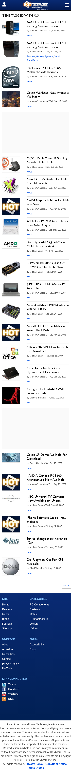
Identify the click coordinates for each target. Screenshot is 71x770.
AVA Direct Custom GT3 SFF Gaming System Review (46, 24)
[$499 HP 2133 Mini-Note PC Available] (11, 290)
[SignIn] (6, 4)
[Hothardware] (35, 5)
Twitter (12, 684)
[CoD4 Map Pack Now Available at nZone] (11, 206)
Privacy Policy (10, 663)
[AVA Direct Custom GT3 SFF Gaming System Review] (11, 28)
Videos (34, 628)
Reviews (7, 609)
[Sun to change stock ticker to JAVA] (11, 541)
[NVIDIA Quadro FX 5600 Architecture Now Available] (11, 482)
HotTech (7, 668)
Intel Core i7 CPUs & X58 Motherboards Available (44, 70)
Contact (6, 658)
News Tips (8, 654)
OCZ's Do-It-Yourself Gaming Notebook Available (47, 160)
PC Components (39, 604)
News (29, 35)
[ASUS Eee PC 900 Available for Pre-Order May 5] (11, 227)
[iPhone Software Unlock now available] (11, 524)
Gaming (40, 56)
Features (31, 56)
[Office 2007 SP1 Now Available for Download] (11, 353)
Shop (33, 649)
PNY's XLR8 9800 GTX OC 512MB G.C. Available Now (46, 265)
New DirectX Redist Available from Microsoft (47, 181)
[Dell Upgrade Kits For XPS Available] (11, 567)
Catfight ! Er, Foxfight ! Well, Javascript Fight (45, 391)
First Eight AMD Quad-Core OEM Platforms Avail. (46, 244)
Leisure (34, 623)
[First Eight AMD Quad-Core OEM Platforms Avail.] (11, 244)
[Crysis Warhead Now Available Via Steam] (11, 99)
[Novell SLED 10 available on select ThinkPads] (11, 332)
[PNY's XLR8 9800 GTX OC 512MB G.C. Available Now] (11, 269)
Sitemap (7, 628)
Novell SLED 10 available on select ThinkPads (46, 328)
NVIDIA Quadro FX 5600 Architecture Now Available (45, 478)
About (5, 644)
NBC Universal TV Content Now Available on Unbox (45, 499)
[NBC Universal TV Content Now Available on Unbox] (11, 498)
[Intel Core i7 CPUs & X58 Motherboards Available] (11, 77)
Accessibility (37, 644)
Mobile (34, 614)
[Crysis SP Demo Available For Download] (11, 457)
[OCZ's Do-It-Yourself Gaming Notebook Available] (11, 164)
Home (5, 604)
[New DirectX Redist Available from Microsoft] (11, 186)
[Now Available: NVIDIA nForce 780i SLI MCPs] (11, 311)
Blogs (5, 619)
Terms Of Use (35, 768)
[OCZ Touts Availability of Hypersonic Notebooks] (11, 373)
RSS (11, 698)
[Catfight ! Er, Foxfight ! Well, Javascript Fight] (11, 395)
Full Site (7, 623)
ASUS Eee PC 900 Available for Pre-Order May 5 (48, 223)
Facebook (14, 689)
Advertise (7, 649)
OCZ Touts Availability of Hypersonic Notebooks (43, 370)
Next (66, 585)
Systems (49, 56)
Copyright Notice (56, 764)
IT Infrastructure (39, 619)
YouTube (13, 694)
